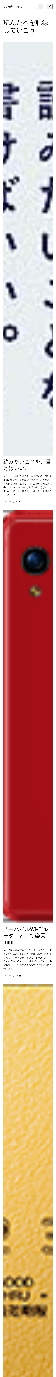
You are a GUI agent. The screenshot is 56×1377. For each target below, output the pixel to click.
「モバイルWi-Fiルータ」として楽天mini (25, 935)
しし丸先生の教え (12, 6)
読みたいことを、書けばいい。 (27, 464)
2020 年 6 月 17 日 (12, 501)
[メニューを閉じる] (50, 6)
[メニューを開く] (40, 6)
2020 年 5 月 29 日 (12, 975)
